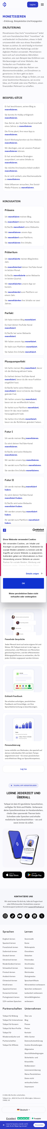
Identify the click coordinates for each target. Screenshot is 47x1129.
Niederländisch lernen (12, 964)
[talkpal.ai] (4, 4)
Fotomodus (29, 960)
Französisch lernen (10, 947)
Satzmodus (29, 968)
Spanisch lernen (9, 943)
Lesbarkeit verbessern (34, 993)
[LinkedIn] (34, 916)
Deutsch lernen (9, 955)
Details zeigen (32, 573)
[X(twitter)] (41, 916)
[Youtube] (19, 916)
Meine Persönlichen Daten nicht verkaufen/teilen (33, 1078)
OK (23, 583)
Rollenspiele (30, 947)
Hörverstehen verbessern (35, 985)
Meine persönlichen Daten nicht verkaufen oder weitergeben (23, 595)
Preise (27, 1028)
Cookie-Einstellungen (33, 1045)
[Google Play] (34, 875)
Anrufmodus (29, 964)
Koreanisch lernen (10, 993)
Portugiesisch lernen (11, 997)
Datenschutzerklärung (34, 1041)
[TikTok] (12, 916)
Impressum (29, 1086)
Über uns (28, 1016)
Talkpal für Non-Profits (12, 1028)
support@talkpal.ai (36, 907)
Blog (26, 1020)
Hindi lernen (8, 985)
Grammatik (29, 939)
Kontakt (28, 1032)
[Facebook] (27, 916)
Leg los (33, 4)
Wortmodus (29, 972)
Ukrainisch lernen (10, 960)
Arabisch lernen (9, 976)
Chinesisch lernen (10, 980)
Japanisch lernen (9, 989)
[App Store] (12, 875)
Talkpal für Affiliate (10, 1045)
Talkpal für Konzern (10, 1024)
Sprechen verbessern (33, 989)
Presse (27, 1024)
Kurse (27, 943)
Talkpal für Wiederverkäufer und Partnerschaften (11, 1036)
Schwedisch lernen (10, 968)
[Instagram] (5, 916)
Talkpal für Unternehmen (13, 1020)
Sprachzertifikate (32, 980)
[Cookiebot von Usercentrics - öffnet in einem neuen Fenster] (33, 530)
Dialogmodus (30, 976)
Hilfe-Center (30, 1037)
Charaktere (29, 951)
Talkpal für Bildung (10, 1016)
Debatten (28, 955)
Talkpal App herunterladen (25, 785)
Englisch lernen (9, 939)
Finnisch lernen (9, 972)
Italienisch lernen (10, 951)
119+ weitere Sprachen (12, 1001)
